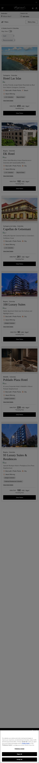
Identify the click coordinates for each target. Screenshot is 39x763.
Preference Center (19, 748)
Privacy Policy (26, 743)
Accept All (19, 759)
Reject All (19, 754)
